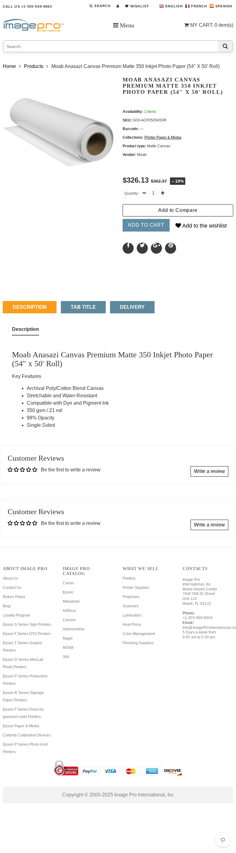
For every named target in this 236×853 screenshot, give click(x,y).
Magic (68, 638)
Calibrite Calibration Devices (27, 735)
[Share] (128, 248)
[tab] (25, 330)
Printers (129, 578)
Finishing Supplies (138, 643)
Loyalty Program (16, 615)
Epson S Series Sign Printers (27, 624)
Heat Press (132, 624)
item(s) (211, 25)
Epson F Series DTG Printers (27, 634)
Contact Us (12, 587)
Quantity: (131, 193)
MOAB (68, 647)
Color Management (139, 634)
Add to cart (146, 225)
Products (33, 66)
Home (9, 66)
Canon (68, 583)
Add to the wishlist (204, 226)
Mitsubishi (71, 601)
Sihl (66, 657)
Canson (69, 620)
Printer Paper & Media (162, 137)
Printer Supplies (136, 587)
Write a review (209, 471)
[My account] (117, 6)
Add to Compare (177, 210)
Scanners (131, 606)
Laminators (132, 615)
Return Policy (14, 597)
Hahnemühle (74, 629)
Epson (68, 592)
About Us (10, 578)
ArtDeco (69, 611)
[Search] (225, 46)
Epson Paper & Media (21, 726)
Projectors (131, 597)
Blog (6, 606)
